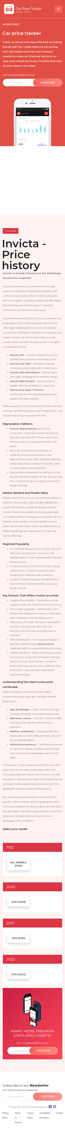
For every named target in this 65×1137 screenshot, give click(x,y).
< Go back (10, 231)
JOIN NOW (43, 1050)
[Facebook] (50, 1106)
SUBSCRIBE (48, 82)
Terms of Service (18, 1118)
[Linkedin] (54, 1106)
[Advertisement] (32, 180)
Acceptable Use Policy (44, 1115)
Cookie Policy (30, 1115)
